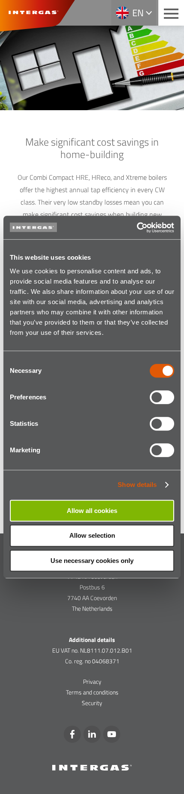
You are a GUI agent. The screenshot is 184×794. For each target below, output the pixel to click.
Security (92, 702)
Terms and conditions (92, 692)
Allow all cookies (92, 510)
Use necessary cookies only (92, 560)
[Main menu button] (171, 13)
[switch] (162, 397)
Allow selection (92, 535)
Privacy (92, 681)
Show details (137, 484)
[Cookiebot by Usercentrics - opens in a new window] (136, 227)
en (138, 13)
